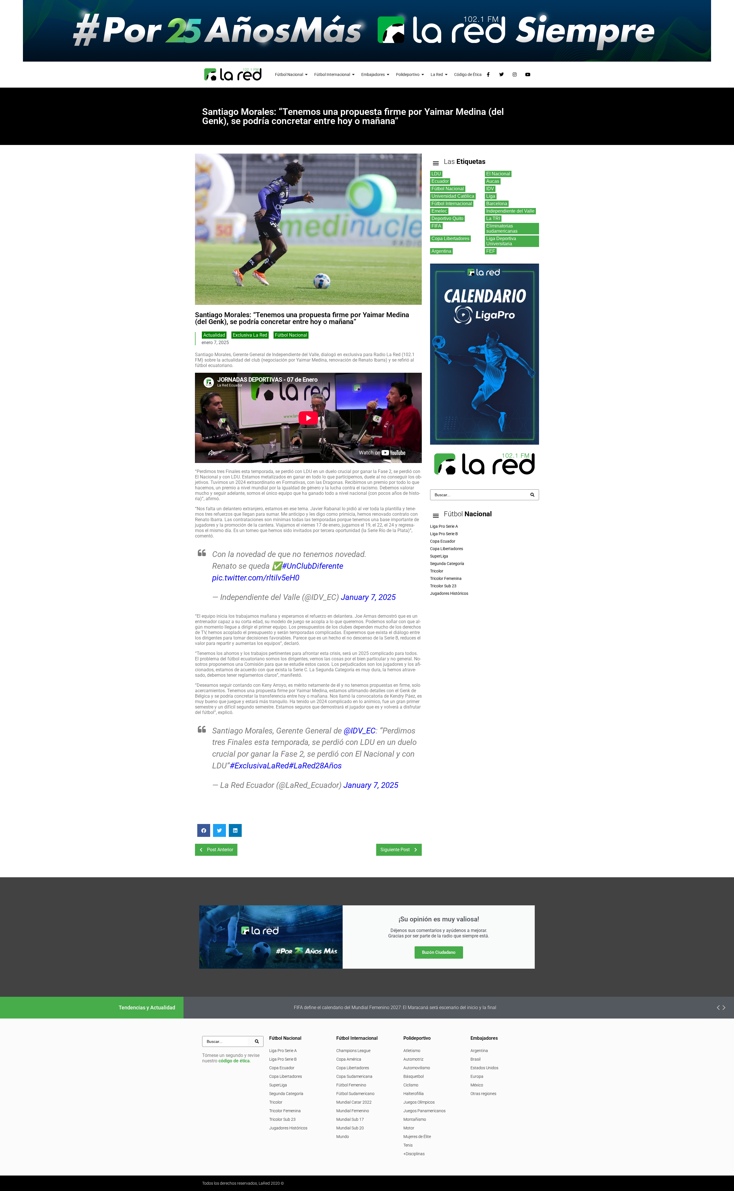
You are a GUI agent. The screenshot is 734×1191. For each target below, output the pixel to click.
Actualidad (214, 335)
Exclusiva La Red (250, 335)
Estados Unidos (484, 1068)
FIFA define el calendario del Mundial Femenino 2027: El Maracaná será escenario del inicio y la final (395, 1007)
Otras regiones (483, 1093)
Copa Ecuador (281, 1068)
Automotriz (413, 1059)
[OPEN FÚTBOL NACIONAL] (306, 75)
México (477, 1085)
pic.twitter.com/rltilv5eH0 (255, 577)
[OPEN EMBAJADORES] (388, 75)
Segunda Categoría (286, 1093)
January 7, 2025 (368, 597)
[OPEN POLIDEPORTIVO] (423, 75)
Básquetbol (413, 1076)
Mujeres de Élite (417, 1136)
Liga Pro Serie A (283, 1050)
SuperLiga (278, 1085)
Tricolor (275, 1102)
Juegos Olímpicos (419, 1102)
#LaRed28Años (315, 765)
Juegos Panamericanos (424, 1110)
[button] (203, 830)
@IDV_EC (360, 730)
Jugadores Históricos (288, 1128)
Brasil (476, 1059)
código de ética (234, 1061)
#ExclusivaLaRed (259, 765)
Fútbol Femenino (351, 1085)
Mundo (342, 1136)
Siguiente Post (395, 849)
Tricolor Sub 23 (282, 1119)
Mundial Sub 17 (350, 1119)
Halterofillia (413, 1093)
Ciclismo (410, 1085)
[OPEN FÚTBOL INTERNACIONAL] (354, 75)
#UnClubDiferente (312, 566)
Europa (477, 1076)
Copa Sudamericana (354, 1076)
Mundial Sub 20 (350, 1128)
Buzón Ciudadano (439, 952)
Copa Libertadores (285, 1076)
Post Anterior (220, 849)
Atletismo (411, 1050)
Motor (408, 1128)
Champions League (353, 1050)
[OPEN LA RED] (446, 75)
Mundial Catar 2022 (354, 1102)
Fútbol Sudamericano (355, 1093)
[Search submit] (532, 495)
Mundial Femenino (352, 1110)
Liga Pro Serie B (283, 1059)
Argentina (479, 1050)
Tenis (408, 1145)
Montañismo (414, 1119)
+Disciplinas (414, 1153)
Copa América (348, 1059)
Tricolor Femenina (285, 1110)
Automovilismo (416, 1068)
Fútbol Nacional (291, 335)
